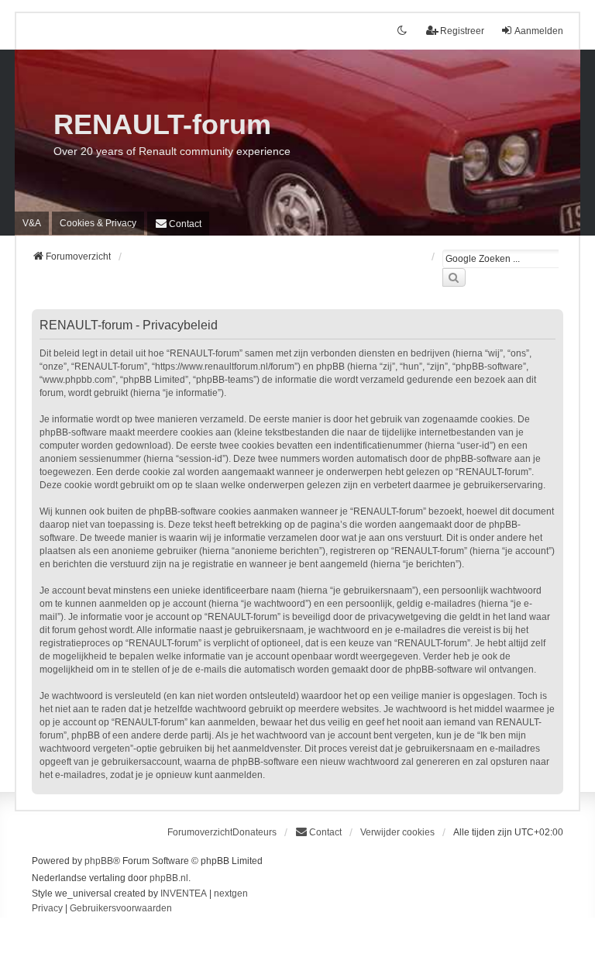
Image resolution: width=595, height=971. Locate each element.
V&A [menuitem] (31, 223)
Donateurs (254, 832)
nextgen (231, 893)
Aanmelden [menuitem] (538, 31)
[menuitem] (98, 223)
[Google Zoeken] (454, 277)
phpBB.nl (169, 878)
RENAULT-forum (162, 124)
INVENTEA (183, 893)
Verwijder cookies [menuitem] (397, 832)
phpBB (98, 861)
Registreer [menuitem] (462, 31)
